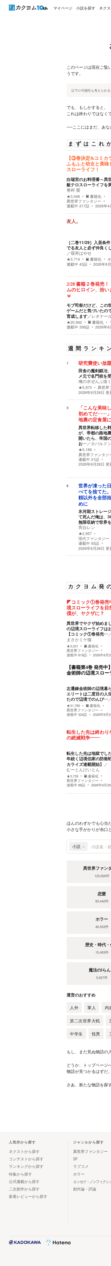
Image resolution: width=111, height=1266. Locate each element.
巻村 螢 (73, 190)
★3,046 (73, 196)
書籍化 (96, 196)
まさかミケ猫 (79, 639)
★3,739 (72, 776)
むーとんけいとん (83, 769)
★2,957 (85, 533)
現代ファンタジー (93, 538)
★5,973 (85, 387)
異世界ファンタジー (84, 201)
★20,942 (74, 322)
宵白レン (86, 527)
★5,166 (85, 449)
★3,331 (72, 646)
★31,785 (73, 705)
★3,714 (73, 259)
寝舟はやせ (81, 253)
